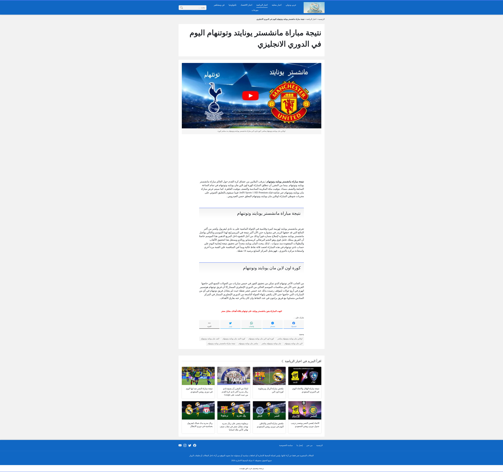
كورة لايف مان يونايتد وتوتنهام (234, 339)
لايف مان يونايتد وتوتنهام (210, 339)
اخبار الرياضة (311, 19)
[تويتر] (190, 445)
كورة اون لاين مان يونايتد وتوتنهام (261, 339)
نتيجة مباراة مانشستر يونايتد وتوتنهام (221, 343)
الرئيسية (321, 19)
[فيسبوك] (195, 445)
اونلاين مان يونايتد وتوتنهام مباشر (289, 339)
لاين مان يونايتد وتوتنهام (293, 343)
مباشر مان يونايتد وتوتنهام (248, 343)
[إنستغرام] (185, 445)
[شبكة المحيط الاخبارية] (314, 7)
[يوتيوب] (180, 445)
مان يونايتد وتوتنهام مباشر (271, 343)
